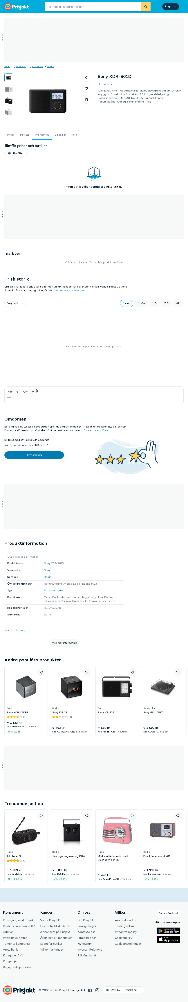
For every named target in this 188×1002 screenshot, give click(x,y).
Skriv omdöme (106, 84)
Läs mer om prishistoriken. (69, 290)
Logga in (170, 6)
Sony (47, 570)
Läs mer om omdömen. (96, 430)
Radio (50, 66)
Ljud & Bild (20, 66)
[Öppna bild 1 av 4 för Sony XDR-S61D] (47, 101)
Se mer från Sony (15, 630)
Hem (7, 66)
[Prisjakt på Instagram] (97, 990)
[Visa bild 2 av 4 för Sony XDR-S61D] (8, 89)
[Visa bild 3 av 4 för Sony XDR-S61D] (8, 100)
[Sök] (146, 6)
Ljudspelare (36, 66)
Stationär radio (53, 590)
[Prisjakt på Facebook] (90, 990)
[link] (26, 701)
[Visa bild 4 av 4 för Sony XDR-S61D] (8, 112)
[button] (86, 77)
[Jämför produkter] (86, 100)
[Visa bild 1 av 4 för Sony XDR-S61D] (8, 77)
